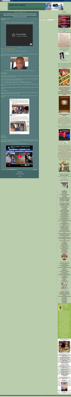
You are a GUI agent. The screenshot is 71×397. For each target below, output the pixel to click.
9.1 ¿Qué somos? (64, 270)
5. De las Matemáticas (64, 213)
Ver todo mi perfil (65, 336)
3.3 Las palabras (64, 209)
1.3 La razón (64, 195)
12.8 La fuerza (64, 251)
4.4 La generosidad (64, 266)
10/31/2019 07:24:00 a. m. (13, 169)
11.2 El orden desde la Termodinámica (64, 237)
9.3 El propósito (64, 272)
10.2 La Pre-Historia (64, 229)
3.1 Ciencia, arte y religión (64, 207)
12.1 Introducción (64, 242)
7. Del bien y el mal (64, 269)
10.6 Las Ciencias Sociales (64, 234)
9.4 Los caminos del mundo (64, 273)
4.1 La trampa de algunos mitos (64, 263)
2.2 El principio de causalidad (64, 199)
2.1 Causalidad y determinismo (64, 198)
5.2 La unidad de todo (64, 215)
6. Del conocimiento (64, 219)
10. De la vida (64, 302)
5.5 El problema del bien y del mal (64, 218)
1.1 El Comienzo (64, 193)
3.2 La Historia (64, 208)
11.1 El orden (64, 236)
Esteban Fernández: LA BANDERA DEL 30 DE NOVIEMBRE (65, 374)
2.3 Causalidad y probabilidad (64, 200)
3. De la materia (64, 206)
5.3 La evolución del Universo (64, 216)
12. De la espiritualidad (64, 276)
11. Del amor (64, 275)
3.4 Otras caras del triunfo (64, 210)
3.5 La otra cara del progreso (64, 211)
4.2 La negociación (64, 264)
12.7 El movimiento (64, 250)
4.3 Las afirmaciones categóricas (64, 265)
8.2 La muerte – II (64, 300)
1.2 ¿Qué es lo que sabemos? (64, 194)
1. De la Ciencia (64, 192)
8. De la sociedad (64, 298)
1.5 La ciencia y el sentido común (64, 197)
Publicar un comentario (20, 173)
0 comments (35, 169)
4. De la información (64, 212)
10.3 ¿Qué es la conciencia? (64, 230)
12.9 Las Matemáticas (64, 252)
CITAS (64, 190)
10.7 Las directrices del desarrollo (64, 235)
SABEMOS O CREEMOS (64, 175)
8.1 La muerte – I (64, 299)
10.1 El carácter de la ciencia (64, 228)
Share (64, 11)
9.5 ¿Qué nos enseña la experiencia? (64, 274)
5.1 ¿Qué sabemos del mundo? (64, 214)
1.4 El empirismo (64, 196)
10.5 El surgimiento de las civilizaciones (64, 233)
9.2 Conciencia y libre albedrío (64, 271)
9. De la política (64, 301)
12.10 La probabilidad (64, 243)
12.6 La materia (64, 249)
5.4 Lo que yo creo (64, 217)
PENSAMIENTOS (64, 191)
